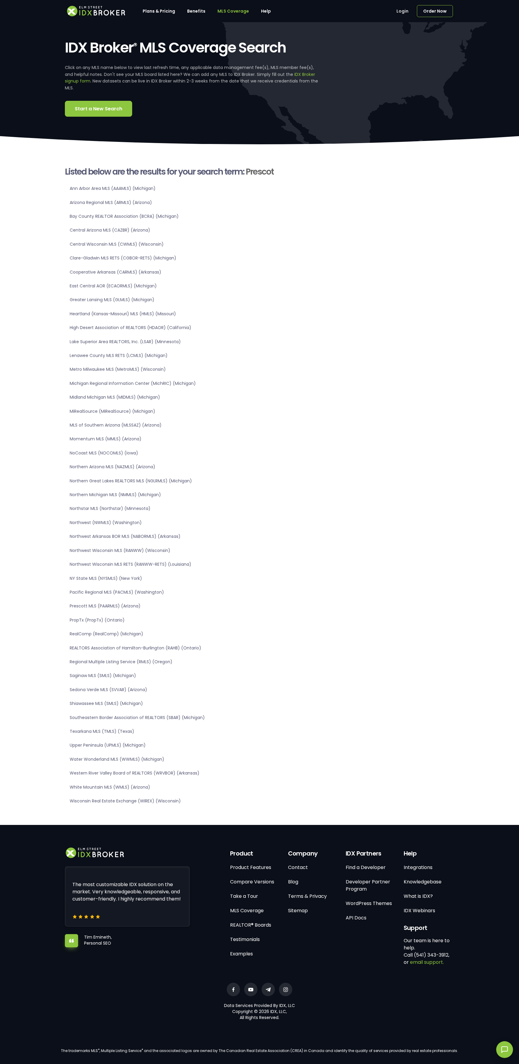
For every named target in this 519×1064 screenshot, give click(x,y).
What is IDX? (418, 896)
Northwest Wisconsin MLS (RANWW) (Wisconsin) (120, 550)
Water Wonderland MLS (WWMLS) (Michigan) (117, 759)
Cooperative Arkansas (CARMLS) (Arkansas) (115, 272)
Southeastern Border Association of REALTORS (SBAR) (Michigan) (137, 718)
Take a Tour (244, 896)
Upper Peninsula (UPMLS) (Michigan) (108, 745)
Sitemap (298, 910)
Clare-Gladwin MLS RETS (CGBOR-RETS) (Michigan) (123, 258)
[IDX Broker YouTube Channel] (250, 989)
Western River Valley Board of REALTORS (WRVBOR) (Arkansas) (134, 773)
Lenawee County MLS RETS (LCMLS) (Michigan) (119, 355)
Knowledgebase (423, 881)
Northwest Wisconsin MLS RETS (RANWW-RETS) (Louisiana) (130, 564)
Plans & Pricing (159, 11)
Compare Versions (252, 881)
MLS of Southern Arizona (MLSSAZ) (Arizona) (116, 425)
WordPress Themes (369, 903)
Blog (293, 881)
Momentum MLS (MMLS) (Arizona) (105, 439)
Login (402, 11)
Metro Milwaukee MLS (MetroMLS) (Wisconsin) (118, 369)
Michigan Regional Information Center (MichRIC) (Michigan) (133, 383)
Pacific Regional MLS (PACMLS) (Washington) (117, 592)
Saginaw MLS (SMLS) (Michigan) (103, 676)
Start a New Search (98, 108)
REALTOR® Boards (250, 925)
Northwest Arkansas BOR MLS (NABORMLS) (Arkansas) (125, 536)
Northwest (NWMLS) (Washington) (106, 523)
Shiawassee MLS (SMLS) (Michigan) (106, 703)
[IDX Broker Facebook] (233, 989)
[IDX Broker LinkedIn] (268, 989)
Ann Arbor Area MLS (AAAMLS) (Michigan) (113, 188)
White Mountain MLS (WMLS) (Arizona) (110, 787)
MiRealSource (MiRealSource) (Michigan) (112, 411)
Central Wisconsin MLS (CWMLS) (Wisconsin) (117, 244)
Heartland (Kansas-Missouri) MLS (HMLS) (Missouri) (123, 314)
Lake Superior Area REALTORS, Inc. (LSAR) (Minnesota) (125, 342)
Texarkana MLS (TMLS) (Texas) (102, 731)
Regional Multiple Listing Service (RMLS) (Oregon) (121, 662)
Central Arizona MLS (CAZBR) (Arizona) (110, 230)
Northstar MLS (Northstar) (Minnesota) (110, 508)
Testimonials (245, 939)
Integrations (418, 867)
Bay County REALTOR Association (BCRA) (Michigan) (124, 216)
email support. (427, 962)
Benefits (196, 11)
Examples (241, 953)
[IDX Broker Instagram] (285, 989)
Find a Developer (366, 867)
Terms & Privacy (307, 896)
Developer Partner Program (368, 885)
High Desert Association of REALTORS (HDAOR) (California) (130, 328)
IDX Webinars (419, 910)
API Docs (356, 917)
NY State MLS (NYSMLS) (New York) (106, 578)
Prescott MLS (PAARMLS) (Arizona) (105, 606)
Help (266, 11)
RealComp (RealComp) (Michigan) (106, 634)
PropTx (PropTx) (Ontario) (97, 620)
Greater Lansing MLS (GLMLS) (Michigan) (112, 300)
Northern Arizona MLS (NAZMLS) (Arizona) (112, 467)
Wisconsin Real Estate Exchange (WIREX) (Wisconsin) (125, 801)
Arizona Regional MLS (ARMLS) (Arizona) (111, 202)
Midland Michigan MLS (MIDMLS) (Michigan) (115, 397)
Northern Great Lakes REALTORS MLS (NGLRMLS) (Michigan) (131, 481)
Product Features (250, 867)
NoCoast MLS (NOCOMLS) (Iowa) (104, 453)
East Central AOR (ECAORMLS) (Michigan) (113, 286)
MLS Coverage (233, 11)
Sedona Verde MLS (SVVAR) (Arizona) (108, 690)
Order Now (435, 11)
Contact (298, 867)
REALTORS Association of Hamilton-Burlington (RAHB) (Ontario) (135, 648)
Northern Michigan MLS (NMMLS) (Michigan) (115, 495)
